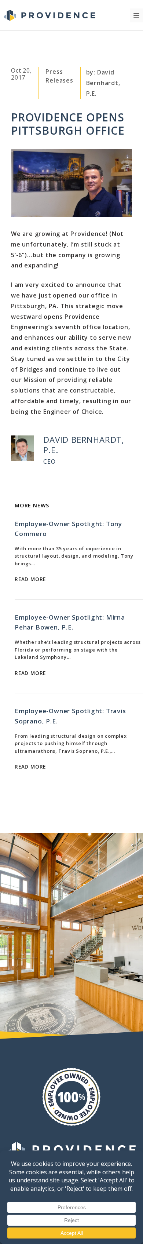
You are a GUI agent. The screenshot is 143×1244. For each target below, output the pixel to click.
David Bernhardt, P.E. (103, 83)
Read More (30, 579)
